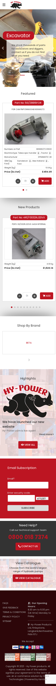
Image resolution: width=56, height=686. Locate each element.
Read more (46, 434)
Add (46, 180)
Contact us (29, 546)
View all (29, 445)
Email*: (11, 478)
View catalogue (29, 578)
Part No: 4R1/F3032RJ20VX (29, 217)
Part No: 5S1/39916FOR (28, 103)
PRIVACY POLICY (11, 616)
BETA (29, 342)
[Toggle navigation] (4, 4)
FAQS (5, 603)
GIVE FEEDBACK (10, 607)
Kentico (43, 679)
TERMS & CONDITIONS (14, 612)
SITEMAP (7, 621)
